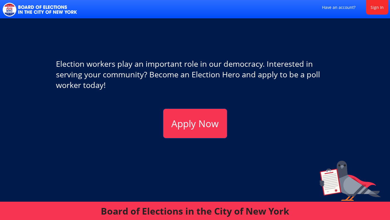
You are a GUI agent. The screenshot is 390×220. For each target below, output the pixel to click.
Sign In (377, 7)
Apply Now (195, 123)
